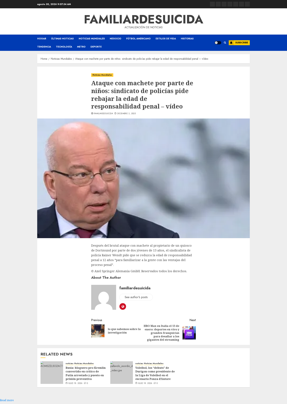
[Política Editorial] (235, 4)
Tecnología (64, 46)
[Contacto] (218, 4)
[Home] (224, 4)
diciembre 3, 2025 (126, 113)
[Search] (225, 43)
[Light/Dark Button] (218, 42)
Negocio (115, 38)
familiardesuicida (143, 19)
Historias (187, 38)
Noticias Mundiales (92, 38)
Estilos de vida (166, 38)
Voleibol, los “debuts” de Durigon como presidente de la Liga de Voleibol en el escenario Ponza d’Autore (155, 373)
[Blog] (212, 4)
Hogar (41, 38)
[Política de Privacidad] (229, 4)
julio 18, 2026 (75, 383)
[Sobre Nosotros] (241, 4)
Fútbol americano (138, 38)
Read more (7, 400)
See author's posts (136, 297)
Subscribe (241, 42)
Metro (81, 46)
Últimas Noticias (62, 38)
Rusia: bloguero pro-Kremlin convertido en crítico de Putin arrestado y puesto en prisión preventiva (86, 373)
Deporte (96, 46)
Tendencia (44, 46)
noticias (69, 363)
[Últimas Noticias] (247, 4)
